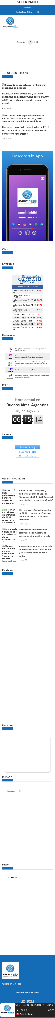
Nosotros (27, 7)
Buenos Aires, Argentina (27, 402)
